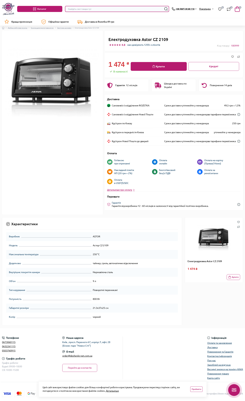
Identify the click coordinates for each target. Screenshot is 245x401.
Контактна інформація (219, 356)
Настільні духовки (64, 28)
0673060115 (8, 342)
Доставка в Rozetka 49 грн (99, 21)
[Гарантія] (238, 204)
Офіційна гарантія (58, 21)
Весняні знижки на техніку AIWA (225, 369)
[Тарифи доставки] (238, 114)
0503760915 (8, 350)
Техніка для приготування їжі (42, 28)
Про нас (211, 360)
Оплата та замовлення (219, 343)
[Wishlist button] (238, 221)
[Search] (166, 9)
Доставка (212, 347)
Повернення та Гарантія (220, 351)
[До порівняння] (238, 57)
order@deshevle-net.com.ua (77, 355)
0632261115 (8, 346)
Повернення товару (218, 373)
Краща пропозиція (21, 21)
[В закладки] (232, 57)
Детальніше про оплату (119, 190)
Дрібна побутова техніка (17, 28)
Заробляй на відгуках (219, 365)
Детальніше (112, 391)
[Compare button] (238, 226)
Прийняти (196, 389)
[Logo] (8, 9)
